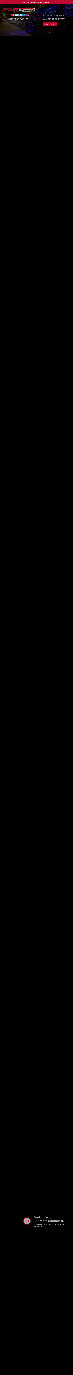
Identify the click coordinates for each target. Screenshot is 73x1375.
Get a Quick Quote (49, 24)
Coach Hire (18, 24)
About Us (10, 24)
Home (4, 24)
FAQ (33, 24)
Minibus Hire (26, 24)
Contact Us (39, 24)
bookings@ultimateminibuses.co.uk (52, 15)
